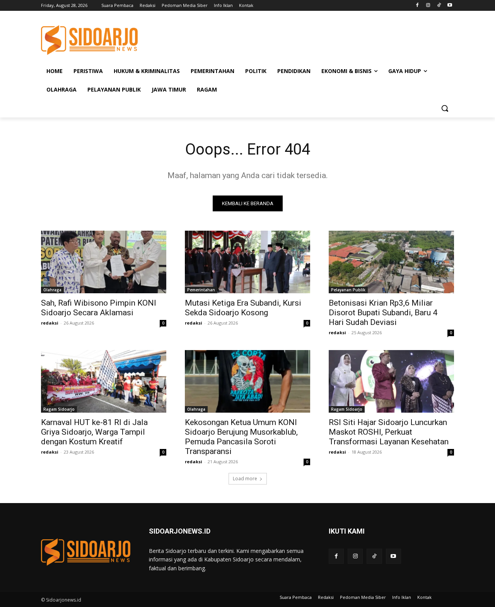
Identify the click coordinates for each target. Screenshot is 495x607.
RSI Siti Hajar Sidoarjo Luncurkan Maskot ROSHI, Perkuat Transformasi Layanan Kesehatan (389, 432)
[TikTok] (438, 5)
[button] (444, 108)
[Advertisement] (305, 39)
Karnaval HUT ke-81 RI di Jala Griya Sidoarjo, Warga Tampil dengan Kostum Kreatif (94, 432)
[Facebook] (417, 5)
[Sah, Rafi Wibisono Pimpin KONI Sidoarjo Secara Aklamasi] (103, 262)
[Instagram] (428, 5)
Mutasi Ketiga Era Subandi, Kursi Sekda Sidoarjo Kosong (243, 307)
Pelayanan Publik (348, 289)
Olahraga (52, 289)
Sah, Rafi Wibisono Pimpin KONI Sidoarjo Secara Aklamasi (98, 307)
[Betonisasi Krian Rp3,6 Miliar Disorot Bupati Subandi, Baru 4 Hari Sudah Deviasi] (391, 262)
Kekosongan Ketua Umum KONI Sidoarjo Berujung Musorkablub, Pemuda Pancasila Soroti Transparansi (241, 437)
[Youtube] (449, 5)
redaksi (49, 323)
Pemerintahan (201, 289)
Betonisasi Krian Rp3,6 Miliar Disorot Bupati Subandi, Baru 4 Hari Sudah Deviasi (383, 312)
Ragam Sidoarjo (59, 409)
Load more (245, 478)
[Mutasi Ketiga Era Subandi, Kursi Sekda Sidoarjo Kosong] (247, 262)
